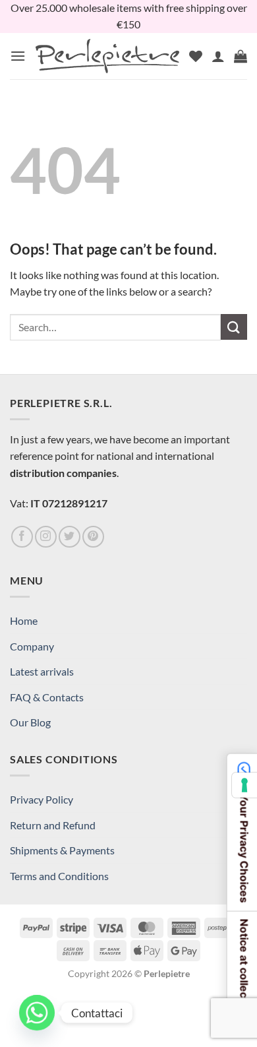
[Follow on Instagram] (46, 537)
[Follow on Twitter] (69, 537)
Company (32, 646)
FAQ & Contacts (47, 697)
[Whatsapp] (37, 1013)
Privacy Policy (41, 799)
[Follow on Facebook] (22, 537)
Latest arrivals (42, 671)
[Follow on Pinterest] (93, 537)
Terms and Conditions (59, 876)
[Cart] (240, 56)
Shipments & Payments (62, 850)
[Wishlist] (195, 56)
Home (24, 620)
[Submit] (234, 327)
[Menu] (18, 56)
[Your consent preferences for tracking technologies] (244, 785)
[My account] (218, 56)
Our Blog (30, 722)
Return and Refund (53, 825)
